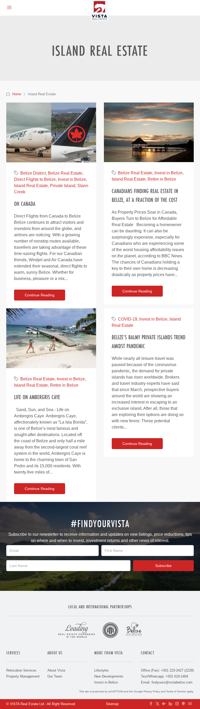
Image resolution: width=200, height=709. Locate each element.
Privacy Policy (151, 691)
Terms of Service (176, 691)
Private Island (62, 185)
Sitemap (112, 704)
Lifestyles (101, 670)
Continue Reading (39, 295)
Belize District (33, 173)
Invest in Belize (72, 179)
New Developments (108, 676)
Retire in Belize (162, 179)
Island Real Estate (31, 185)
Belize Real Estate (65, 173)
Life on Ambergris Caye (37, 397)
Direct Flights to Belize (35, 179)
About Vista (56, 670)
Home (16, 94)
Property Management (23, 676)
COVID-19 (127, 319)
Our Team (54, 676)
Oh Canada (24, 204)
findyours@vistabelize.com (172, 682)
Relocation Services (21, 670)
